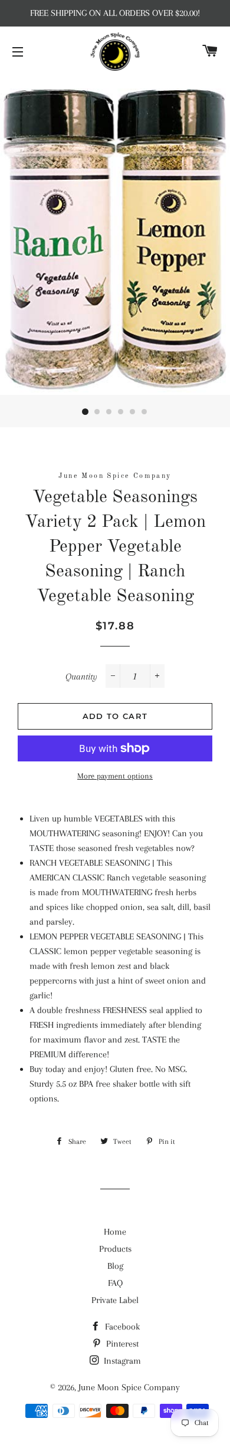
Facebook (121, 1326)
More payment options (115, 775)
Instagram (121, 1360)
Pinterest (121, 1343)
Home (115, 1231)
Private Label (115, 1300)
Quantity (81, 676)
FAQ (115, 1283)
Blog (115, 1266)
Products (115, 1249)
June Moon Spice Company (129, 1387)
